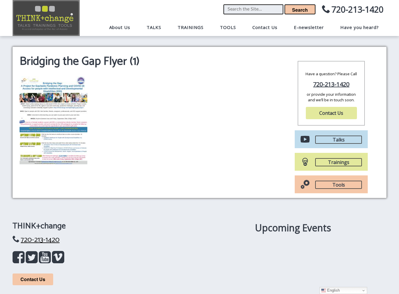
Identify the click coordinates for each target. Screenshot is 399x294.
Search (300, 9)
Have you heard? (359, 27)
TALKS (154, 27)
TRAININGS (191, 27)
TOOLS (228, 27)
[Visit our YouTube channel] (46, 260)
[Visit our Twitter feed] (33, 260)
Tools (338, 185)
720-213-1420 (358, 9)
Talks (339, 139)
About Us (119, 27)
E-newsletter (309, 27)
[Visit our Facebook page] (20, 260)
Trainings (338, 162)
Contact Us (264, 27)
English (333, 290)
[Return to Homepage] (46, 18)
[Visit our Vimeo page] (58, 260)
